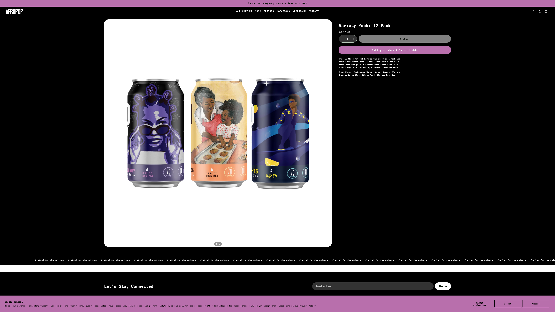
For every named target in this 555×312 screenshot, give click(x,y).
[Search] (533, 11)
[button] (395, 50)
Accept (507, 303)
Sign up (443, 286)
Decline (536, 303)
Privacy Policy (307, 305)
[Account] (539, 11)
